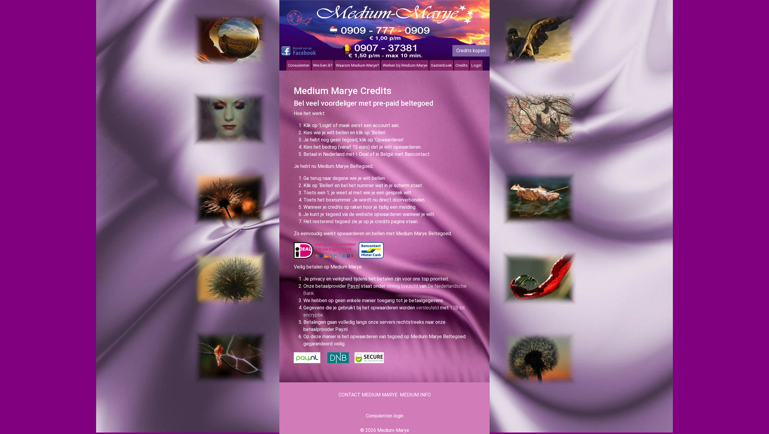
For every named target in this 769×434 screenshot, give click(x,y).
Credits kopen (471, 50)
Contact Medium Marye (368, 395)
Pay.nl (353, 286)
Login (476, 65)
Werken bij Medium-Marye (405, 65)
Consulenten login (384, 416)
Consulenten (298, 65)
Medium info (415, 395)
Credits (461, 65)
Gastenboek (441, 65)
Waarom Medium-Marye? (357, 65)
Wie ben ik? (322, 65)
